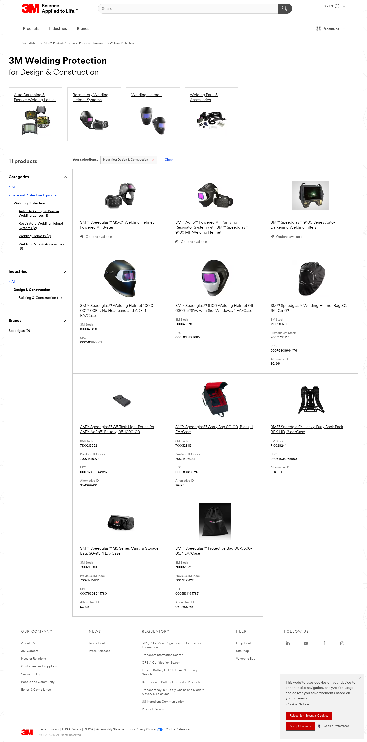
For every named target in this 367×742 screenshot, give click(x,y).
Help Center (245, 643)
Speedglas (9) (19, 331)
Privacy (54, 729)
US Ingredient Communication (163, 701)
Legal (43, 729)
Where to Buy (245, 658)
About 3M (28, 643)
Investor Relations (33, 658)
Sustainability (30, 674)
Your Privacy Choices (143, 729)
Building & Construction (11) (40, 298)
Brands (83, 29)
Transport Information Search (162, 655)
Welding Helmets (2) (35, 236)
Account (331, 29)
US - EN (328, 6)
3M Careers (29, 651)
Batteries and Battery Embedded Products (171, 682)
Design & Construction (125, 159)
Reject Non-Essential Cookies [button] (309, 715)
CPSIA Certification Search (161, 662)
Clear (169, 160)
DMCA (88, 729)
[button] (333, 726)
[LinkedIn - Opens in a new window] (288, 643)
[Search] (285, 9)
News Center (98, 643)
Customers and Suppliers (39, 666)
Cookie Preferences (178, 729)
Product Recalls (153, 709)
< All (12, 187)
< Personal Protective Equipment (34, 195)
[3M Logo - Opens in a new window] (50, 9)
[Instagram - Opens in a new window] (342, 643)
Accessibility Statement (111, 729)
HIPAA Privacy (71, 729)
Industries (58, 29)
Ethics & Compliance (36, 689)
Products (31, 29)
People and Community (38, 682)
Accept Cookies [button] (300, 726)
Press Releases (99, 651)
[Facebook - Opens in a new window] (324, 643)
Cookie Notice (297, 704)
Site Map (242, 651)
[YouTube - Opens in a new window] (306, 643)
